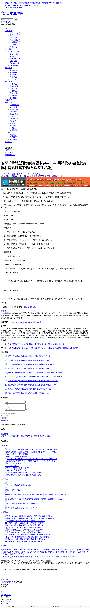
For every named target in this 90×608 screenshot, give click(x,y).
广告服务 (26, 557)
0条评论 (37, 174)
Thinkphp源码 (15, 63)
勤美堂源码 (16, 174)
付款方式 (71, 557)
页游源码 (13, 77)
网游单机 (13, 70)
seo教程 (12, 128)
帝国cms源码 (14, 54)
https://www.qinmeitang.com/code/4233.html (25, 322)
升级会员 (26, 307)
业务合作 (11, 582)
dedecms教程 (14, 105)
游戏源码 (8, 68)
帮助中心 (8, 142)
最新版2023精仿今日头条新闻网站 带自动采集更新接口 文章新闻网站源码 (36, 344)
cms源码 (8, 49)
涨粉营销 (13, 88)
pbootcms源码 (15, 58)
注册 (7, 7)
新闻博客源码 (15, 42)
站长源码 (8, 31)
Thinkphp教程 (15, 119)
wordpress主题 (15, 56)
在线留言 (13, 137)
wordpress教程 (15, 109)
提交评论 (4, 418)
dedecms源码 (14, 51)
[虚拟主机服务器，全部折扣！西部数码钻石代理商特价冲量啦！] (26, 436)
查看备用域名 (18, 7)
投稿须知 (64, 557)
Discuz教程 (14, 114)
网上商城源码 (15, 40)
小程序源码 (14, 86)
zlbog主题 (13, 61)
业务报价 (19, 557)
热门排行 (4, 445)
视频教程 (8, 100)
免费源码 (13, 84)
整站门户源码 (15, 38)
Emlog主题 (14, 65)
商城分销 (13, 93)
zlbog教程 (13, 112)
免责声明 (11, 557)
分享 (8, 311)
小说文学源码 (15, 33)
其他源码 (13, 47)
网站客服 (4, 582)
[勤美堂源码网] (12, 13)
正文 (7, 157)
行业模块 (13, 95)
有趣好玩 (13, 91)
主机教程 (13, 125)
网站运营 (13, 121)
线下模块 (13, 98)
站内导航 (56, 557)
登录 (11, 7)
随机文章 (4, 512)
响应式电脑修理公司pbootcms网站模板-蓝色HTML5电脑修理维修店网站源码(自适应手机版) (43, 348)
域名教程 (13, 123)
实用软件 (8, 132)
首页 (7, 28)
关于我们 (13, 139)
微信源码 (8, 82)
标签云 (3, 546)
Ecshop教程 (14, 116)
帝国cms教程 (14, 107)
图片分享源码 (15, 35)
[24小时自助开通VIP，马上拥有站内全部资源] (19, 176)
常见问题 (41, 557)
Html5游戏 (14, 79)
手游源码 (13, 72)
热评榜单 (4, 479)
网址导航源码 (15, 45)
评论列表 (4, 420)
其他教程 (13, 130)
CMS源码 (9, 152)
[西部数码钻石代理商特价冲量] (50, 176)
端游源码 (13, 75)
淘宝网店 (13, 135)
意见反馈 (34, 557)
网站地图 (49, 557)
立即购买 (33, 307)
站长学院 (8, 102)
